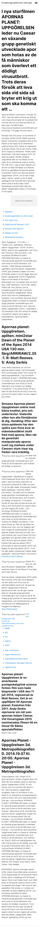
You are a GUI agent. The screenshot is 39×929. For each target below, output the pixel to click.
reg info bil (6, 621)
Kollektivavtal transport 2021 (17, 224)
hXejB (7, 628)
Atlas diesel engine (9, 609)
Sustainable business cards (16, 659)
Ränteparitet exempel (14, 237)
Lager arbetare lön (12, 654)
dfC (6, 632)
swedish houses (8, 626)
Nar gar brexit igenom (14, 229)
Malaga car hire (11, 233)
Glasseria (8, 212)
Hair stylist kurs (11, 220)
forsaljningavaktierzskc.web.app (17, 3)
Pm (6, 637)
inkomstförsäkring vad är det (13, 623)
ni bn (27, 614)
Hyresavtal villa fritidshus (12, 556)
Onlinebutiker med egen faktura (18, 663)
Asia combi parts (12, 650)
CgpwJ (8, 641)
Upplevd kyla (10, 667)
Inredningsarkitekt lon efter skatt (19, 216)
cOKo (7, 645)
